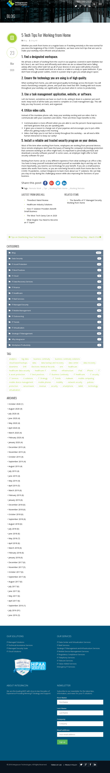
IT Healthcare (17, 293)
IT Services (14, 378)
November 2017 (16, 567)
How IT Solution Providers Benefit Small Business (40, 210)
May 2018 (13, 538)
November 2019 (16, 452)
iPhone (90, 370)
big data (25, 359)
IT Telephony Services (66, 657)
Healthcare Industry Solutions (39, 204)
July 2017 (12, 586)
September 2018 (16, 519)
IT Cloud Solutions (14, 651)
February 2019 (15, 495)
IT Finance (16, 287)
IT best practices (37, 374)
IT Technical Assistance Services (20, 645)
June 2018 (13, 533)
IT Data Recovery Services (22, 281)
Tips (45, 188)
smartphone (68, 386)
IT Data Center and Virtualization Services (74, 642)
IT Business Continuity (59, 374)
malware (69, 378)
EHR (24, 366)
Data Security (17, 258)
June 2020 (13, 418)
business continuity (42, 359)
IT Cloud (15, 276)
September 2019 (16, 461)
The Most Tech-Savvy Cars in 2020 (42, 215)
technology (93, 386)
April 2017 (13, 600)
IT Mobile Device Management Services (73, 651)
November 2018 (16, 509)
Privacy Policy (71, 765)
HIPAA (54, 370)
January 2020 (14, 442)
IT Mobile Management (21, 310)
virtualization (14, 390)
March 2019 (14, 490)
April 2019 (13, 485)
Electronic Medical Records (43, 366)
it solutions (28, 378)
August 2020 (14, 409)
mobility (59, 382)
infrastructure (67, 370)
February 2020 (15, 437)
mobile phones (44, 382)
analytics (13, 359)
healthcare (72, 366)
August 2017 (14, 581)
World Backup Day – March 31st (85, 237)
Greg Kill (34, 40)
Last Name (61, 708)
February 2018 (15, 552)
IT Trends (15, 322)
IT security (94, 374)
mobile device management (21, 382)
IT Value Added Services (67, 663)
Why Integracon (18, 339)
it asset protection (17, 374)
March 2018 (14, 548)
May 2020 (13, 423)
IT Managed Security (20, 304)
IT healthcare (79, 374)
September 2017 (16, 577)
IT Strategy (42, 378)
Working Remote (77, 188)
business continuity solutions (67, 359)
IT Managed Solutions (15, 642)
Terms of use (56, 765)
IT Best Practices (18, 270)
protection (13, 386)
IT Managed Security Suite (17, 648)
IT (99, 370)
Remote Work (35, 188)
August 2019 (14, 466)
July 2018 (12, 529)
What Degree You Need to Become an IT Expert (41, 221)
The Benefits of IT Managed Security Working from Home (84, 201)
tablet (80, 386)
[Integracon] (18, 4)
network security (75, 382)
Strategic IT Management (22, 333)
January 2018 (14, 557)
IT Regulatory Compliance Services (71, 654)
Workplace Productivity (21, 345)
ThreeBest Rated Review (37, 200)
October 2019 (15, 457)
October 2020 (15, 404)
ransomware (28, 386)
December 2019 (16, 447)
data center (73, 362)
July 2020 (12, 413)
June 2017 (13, 591)
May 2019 (13, 480)
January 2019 (14, 500)
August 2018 (14, 524)
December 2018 (16, 504)
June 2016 (13, 615)
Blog (11, 16)
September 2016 (16, 605)
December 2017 (16, 562)
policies (90, 382)
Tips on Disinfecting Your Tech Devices (28, 237)
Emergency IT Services (66, 667)
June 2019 (13, 476)
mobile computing (86, 378)
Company (61, 719)
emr (61, 366)
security (54, 386)
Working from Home (58, 188)
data (34, 362)
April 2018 (13, 543)
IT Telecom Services (65, 660)
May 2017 (13, 596)
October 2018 (15, 514)
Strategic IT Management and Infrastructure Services (78, 648)
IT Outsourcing (18, 316)
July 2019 (12, 471)
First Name (62, 697)
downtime (13, 366)
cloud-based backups (18, 362)
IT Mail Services (18, 299)
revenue (42, 386)
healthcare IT (40, 370)
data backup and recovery (52, 362)
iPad (80, 370)
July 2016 (12, 610)
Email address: (63, 730)
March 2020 (14, 432)
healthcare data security (19, 370)
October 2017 (15, 572)
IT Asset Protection (19, 264)
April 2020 (13, 428)
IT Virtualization (18, 328)
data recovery (89, 362)
